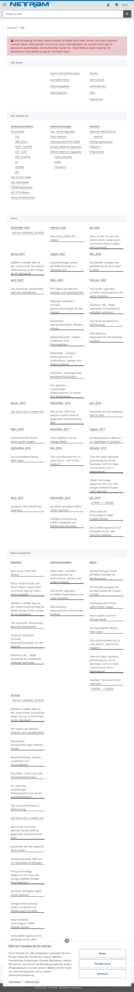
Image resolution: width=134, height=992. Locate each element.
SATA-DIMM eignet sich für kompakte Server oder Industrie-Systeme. (105, 531)
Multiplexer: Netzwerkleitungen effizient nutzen (66, 324)
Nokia (57, 162)
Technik (15, 695)
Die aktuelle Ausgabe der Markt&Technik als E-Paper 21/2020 (105, 266)
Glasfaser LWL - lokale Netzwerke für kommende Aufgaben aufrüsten (105, 308)
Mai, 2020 (95, 253)
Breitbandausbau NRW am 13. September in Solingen (105, 439)
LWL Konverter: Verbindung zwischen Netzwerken (27, 290)
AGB (92, 92)
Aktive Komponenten (23, 197)
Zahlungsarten (58, 92)
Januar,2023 (18, 253)
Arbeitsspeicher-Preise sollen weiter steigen (24, 439)
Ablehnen (102, 973)
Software (95, 146)
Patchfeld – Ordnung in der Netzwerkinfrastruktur (66, 374)
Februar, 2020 (98, 280)
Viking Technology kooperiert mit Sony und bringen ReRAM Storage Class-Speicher (104, 486)
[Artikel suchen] (127, 14)
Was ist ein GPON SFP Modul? (62, 238)
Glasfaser (16, 562)
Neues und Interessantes (65, 73)
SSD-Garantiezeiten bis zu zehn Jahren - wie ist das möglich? (65, 460)
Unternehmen (98, 86)
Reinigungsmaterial (101, 141)
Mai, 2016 (56, 448)
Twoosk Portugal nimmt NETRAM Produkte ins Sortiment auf (64, 266)
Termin (94, 73)
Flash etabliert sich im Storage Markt (63, 439)
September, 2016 (21, 448)
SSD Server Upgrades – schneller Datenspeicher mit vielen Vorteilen (106, 292)
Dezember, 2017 (59, 429)
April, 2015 (17, 497)
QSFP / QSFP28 (23, 146)
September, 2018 (60, 402)
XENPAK (19, 167)
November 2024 (20, 227)
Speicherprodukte (61, 562)
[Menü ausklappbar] (4, 3)
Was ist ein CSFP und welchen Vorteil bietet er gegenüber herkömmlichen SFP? (66, 417)
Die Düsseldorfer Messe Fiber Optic (25, 458)
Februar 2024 (58, 227)
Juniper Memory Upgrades (65, 146)
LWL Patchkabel (20, 182)
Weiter (102, 953)
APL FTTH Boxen (20, 192)
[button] (108, 4)
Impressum (15, 981)
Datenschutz (32, 981)
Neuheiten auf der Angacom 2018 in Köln (106, 413)
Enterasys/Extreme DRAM (65, 141)
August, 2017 (97, 429)
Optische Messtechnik (103, 131)
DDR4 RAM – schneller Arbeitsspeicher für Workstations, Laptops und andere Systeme (65, 358)
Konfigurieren (102, 963)
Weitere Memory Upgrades (66, 151)
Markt (93, 562)
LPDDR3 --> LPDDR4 (102, 502)
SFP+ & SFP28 (22, 157)
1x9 (17, 136)
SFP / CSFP (21, 151)
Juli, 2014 (95, 497)
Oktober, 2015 (98, 448)
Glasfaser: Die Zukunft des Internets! (26, 508)
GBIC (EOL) (21, 141)
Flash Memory (58, 136)
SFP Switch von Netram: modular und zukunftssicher (67, 290)
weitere (98, 136)
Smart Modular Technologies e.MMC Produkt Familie (102, 515)
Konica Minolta (63, 157)
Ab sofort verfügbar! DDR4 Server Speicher (65, 508)
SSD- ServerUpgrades (62, 131)
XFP (17, 172)
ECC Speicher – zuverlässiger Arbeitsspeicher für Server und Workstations (65, 391)
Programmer (97, 151)
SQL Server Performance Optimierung (104, 322)
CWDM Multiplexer (22, 187)
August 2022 (57, 253)
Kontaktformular (59, 79)
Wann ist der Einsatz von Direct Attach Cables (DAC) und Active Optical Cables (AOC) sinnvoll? (105, 242)
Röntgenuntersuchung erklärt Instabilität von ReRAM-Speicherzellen (63, 522)
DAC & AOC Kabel (21, 177)
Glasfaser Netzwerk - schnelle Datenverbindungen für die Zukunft (66, 307)
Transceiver (17, 131)
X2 (16, 162)
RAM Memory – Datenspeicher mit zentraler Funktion (106, 337)
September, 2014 (60, 497)
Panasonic (60, 167)
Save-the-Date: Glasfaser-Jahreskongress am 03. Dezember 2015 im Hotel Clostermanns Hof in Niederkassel (104, 464)
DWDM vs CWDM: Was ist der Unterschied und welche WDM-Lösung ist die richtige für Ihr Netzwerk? (27, 268)
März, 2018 (17, 429)
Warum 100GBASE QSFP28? (28, 232)
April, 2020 (17, 280)
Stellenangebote (59, 86)
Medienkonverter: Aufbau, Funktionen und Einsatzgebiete (65, 340)
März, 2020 (56, 280)
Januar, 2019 (18, 402)
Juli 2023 (95, 227)
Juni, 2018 (95, 402)
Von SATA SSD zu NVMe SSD (27, 411)
